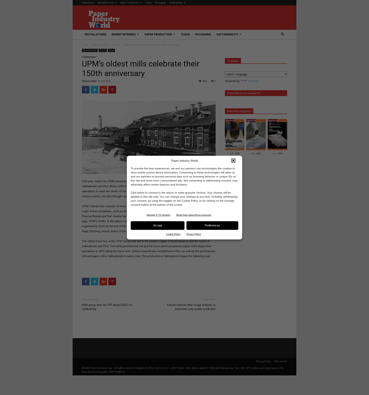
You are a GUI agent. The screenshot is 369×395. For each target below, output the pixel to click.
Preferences (212, 225)
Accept (157, 225)
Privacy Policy (193, 234)
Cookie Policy (173, 234)
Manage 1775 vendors (158, 215)
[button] (233, 160)
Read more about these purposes (193, 215)
